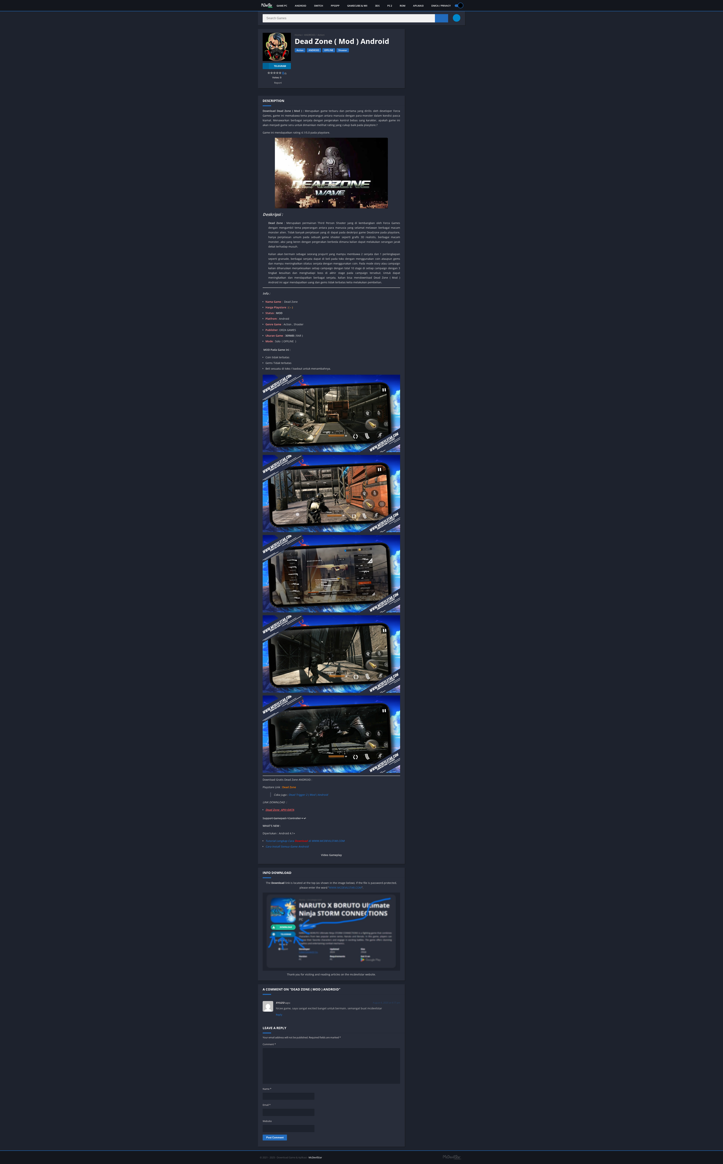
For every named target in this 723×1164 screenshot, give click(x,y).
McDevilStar (315, 1157)
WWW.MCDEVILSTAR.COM (345, 887)
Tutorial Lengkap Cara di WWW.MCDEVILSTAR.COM (305, 841)
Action (321, 35)
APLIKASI (418, 5)
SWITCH (318, 5)
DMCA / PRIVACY (441, 5)
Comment (269, 1044)
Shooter (342, 50)
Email (267, 1105)
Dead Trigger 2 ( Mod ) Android (308, 794)
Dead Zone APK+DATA (279, 810)
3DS (377, 5)
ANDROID (300, 5)
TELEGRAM (280, 66)
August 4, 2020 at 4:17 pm (386, 1002)
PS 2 (389, 5)
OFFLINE (328, 50)
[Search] (441, 18)
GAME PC (282, 5)
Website (267, 1121)
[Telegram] (456, 18)
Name (267, 1089)
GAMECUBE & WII (357, 5)
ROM (402, 5)
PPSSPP (335, 5)
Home (298, 35)
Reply (279, 1014)
